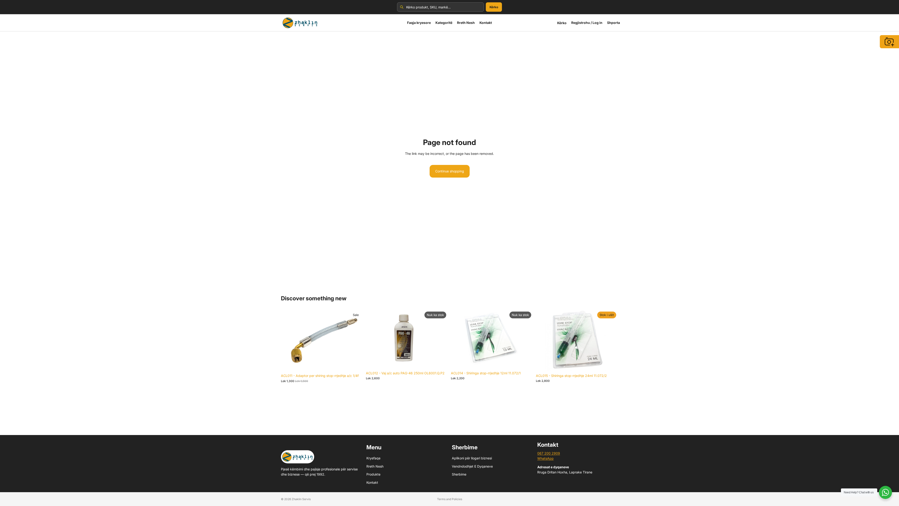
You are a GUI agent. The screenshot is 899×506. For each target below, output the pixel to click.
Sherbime (459, 474)
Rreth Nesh (374, 466)
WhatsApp (545, 458)
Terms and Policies (449, 499)
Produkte (373, 474)
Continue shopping (449, 171)
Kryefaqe (373, 458)
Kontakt (372, 482)
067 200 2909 (548, 453)
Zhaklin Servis (301, 499)
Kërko (494, 7)
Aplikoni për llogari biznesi (472, 458)
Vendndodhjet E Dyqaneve (472, 466)
